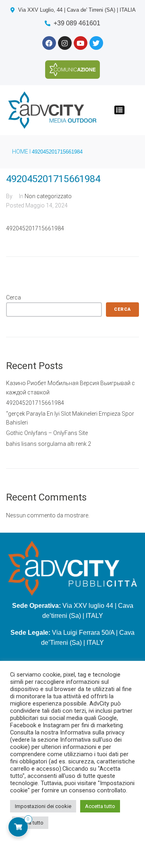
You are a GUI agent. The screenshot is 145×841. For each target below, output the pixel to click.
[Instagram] (65, 43)
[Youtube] (80, 43)
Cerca (13, 297)
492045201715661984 (35, 403)
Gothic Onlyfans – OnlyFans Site (47, 433)
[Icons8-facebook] (49, 43)
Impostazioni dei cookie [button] (43, 806)
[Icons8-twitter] (96, 43)
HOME (20, 151)
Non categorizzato (48, 196)
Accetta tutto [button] (100, 806)
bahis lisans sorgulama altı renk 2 (48, 444)
